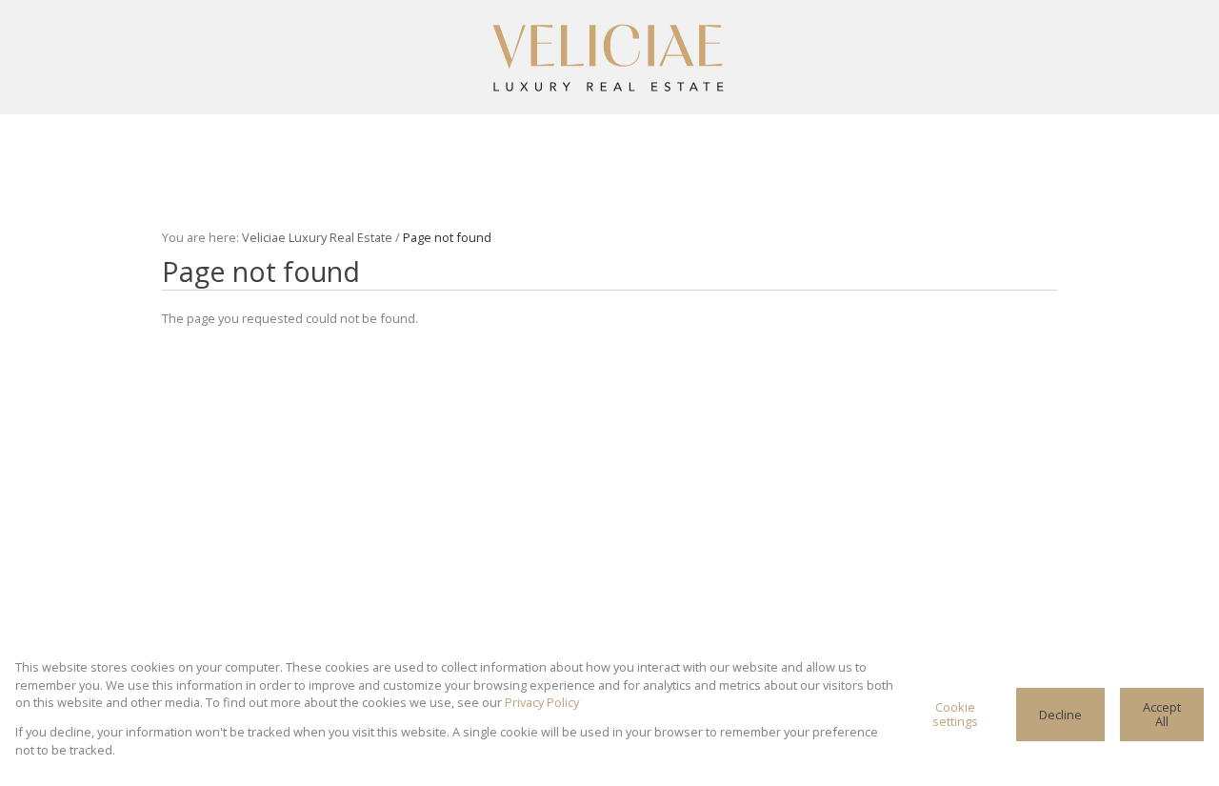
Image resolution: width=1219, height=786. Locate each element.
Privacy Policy (542, 702)
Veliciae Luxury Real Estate (317, 237)
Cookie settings (955, 714)
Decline (1060, 714)
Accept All (1162, 714)
